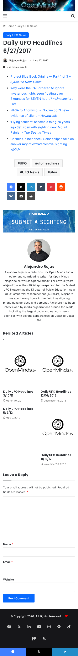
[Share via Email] (21, 196)
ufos (53, 172)
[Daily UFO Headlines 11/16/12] (58, 429)
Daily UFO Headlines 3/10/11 (18, 393)
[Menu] (5, 15)
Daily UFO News (26, 26)
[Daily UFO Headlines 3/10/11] (20, 365)
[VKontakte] (11, 196)
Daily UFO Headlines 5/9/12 (18, 411)
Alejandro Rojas (18, 60)
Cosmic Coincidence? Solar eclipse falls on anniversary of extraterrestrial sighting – (42, 144)
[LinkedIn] (31, 187)
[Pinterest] (51, 187)
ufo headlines (48, 163)
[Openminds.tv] (39, 5)
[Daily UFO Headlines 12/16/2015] (58, 365)
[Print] (31, 196)
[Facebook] (11, 187)
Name (8, 544)
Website (8, 579)
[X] (21, 187)
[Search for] (73, 15)
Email (8, 562)
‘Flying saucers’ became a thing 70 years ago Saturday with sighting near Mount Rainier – (40, 127)
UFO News (30, 172)
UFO (23, 163)
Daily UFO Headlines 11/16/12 (56, 457)
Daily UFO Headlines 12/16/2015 (56, 393)
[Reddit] (61, 187)
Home (10, 26)
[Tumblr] (41, 187)
